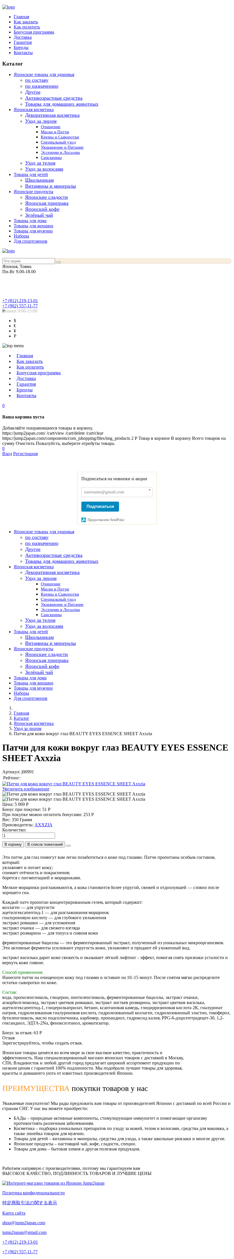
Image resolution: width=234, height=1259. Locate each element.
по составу (37, 80)
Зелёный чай (39, 215)
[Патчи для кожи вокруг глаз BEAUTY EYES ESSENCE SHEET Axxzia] (73, 794)
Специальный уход (58, 142)
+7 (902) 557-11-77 (20, 305)
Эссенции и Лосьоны (60, 152)
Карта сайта (13, 1213)
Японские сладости (46, 197)
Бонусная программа (34, 32)
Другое (33, 92)
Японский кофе (42, 209)
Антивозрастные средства (53, 98)
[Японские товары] (53, 1183)
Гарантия (23, 42)
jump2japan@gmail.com (24, 1232)
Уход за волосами (44, 169)
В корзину (13, 844)
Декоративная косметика (52, 115)
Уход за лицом (41, 121)
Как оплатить (27, 26)
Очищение (50, 126)
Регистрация (25, 453)
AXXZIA (44, 824)
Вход (7, 453)
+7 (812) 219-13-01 (20, 300)
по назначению (41, 86)
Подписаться (100, 506)
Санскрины (51, 157)
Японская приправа (46, 203)
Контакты (23, 52)
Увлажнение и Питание (62, 147)
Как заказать (26, 21)
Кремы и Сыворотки (60, 137)
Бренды (21, 47)
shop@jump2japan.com (23, 1222)
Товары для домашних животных (61, 104)
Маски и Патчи (55, 132)
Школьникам (39, 180)
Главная (21, 16)
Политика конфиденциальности (33, 1192)
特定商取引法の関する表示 (29, 1202)
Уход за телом (40, 163)
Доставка (23, 37)
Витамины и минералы (50, 186)
